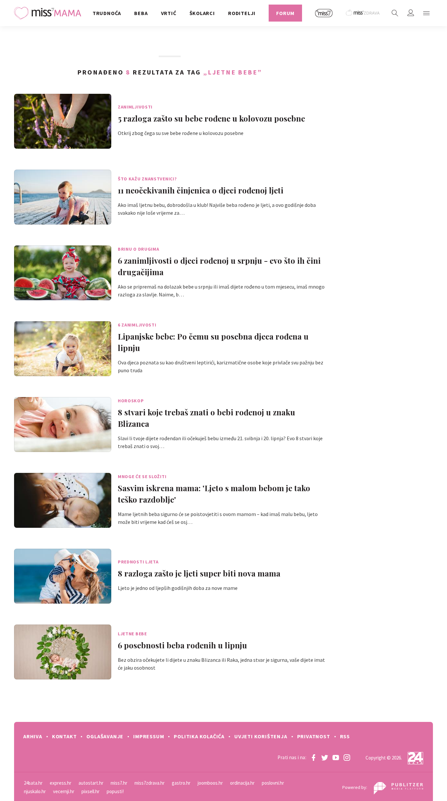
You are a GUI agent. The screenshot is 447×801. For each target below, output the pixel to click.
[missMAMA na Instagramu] (347, 757)
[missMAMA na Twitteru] (325, 757)
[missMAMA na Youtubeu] (336, 757)
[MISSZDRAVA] (363, 13)
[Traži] (395, 13)
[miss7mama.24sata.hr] (49, 13)
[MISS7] (324, 13)
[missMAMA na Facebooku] (313, 757)
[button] (426, 13)
